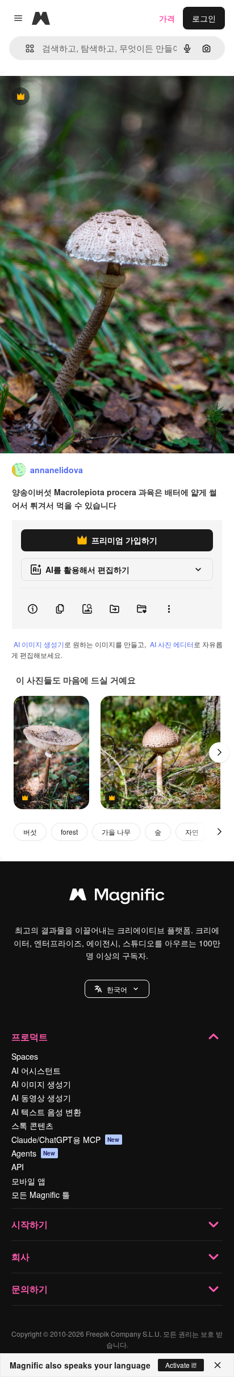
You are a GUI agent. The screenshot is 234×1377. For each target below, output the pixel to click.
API (17, 1166)
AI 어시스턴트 (36, 1070)
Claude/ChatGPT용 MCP (65, 1139)
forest (69, 831)
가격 (167, 18)
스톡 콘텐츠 (32, 1125)
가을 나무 (116, 831)
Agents (33, 1153)
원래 (65, 97)
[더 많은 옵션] (168, 608)
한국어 (117, 989)
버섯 (30, 831)
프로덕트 (29, 1036)
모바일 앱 (28, 1181)
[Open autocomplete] (25, 48)
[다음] (219, 752)
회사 (20, 1256)
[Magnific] (117, 897)
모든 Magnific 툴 (40, 1194)
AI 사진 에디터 (172, 644)
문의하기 (29, 1288)
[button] (117, 989)
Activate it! (181, 1365)
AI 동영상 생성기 (41, 1097)
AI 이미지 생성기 (39, 644)
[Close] (217, 1365)
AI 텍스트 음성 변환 (46, 1111)
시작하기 (29, 1224)
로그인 (204, 18)
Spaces (24, 1056)
